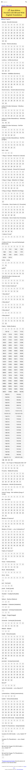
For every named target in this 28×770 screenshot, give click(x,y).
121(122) (18, 422)
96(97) (4, 391)
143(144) (18, 452)
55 (20, 653)
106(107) (7, 402)
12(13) (4, 334)
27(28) (21, 342)
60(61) (4, 367)
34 (5, 35)
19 (8, 30)
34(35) (15, 348)
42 (5, 38)
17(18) (10, 337)
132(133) (7, 438)
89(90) (10, 386)
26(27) (15, 342)
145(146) (18, 454)
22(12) (4, 257)
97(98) (10, 391)
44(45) (4, 356)
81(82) (10, 381)
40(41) (4, 353)
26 (5, 33)
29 (14, 33)
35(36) (21, 348)
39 (20, 35)
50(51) (15, 359)
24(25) (4, 342)
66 (5, 658)
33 (3, 35)
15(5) (10, 252)
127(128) (18, 430)
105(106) (18, 400)
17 (3, 30)
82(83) (15, 381)
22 (17, 30)
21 (14, 30)
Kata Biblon (15, 10)
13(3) (21, 249)
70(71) (15, 372)
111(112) (18, 408)
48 (23, 38)
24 (23, 30)
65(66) (10, 370)
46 (17, 38)
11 (8, 27)
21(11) (21, 254)
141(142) (18, 449)
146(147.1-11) (7, 457)
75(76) (21, 375)
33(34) (10, 348)
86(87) (15, 383)
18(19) (15, 337)
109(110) (18, 405)
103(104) (18, 397)
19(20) (21, 337)
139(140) (18, 446)
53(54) (10, 361)
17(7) (21, 252)
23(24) (21, 340)
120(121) (7, 422)
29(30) (10, 345)
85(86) (10, 383)
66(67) (15, 370)
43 (8, 38)
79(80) (21, 378)
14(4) (4, 252)
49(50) (10, 359)
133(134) (18, 438)
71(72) (21, 372)
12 (11, 27)
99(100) (21, 391)
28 (11, 33)
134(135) (7, 441)
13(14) (10, 334)
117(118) (18, 416)
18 (5, 30)
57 (3, 655)
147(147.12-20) (18, 457)
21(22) (10, 340)
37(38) (10, 350)
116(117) (7, 416)
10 (5, 27)
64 (23, 655)
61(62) (10, 367)
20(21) (4, 340)
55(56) (21, 361)
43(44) (21, 353)
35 (8, 35)
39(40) (21, 350)
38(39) (15, 350)
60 (11, 655)
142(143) (7, 452)
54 (17, 653)
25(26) (10, 342)
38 (17, 35)
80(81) (4, 381)
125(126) (18, 427)
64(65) (4, 370)
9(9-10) (7, 331)
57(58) (10, 364)
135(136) (18, 441)
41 (3, 38)
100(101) (7, 394)
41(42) (10, 353)
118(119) (7, 419)
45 (14, 38)
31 (20, 33)
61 (14, 655)
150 (9, 460)
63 (20, 655)
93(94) (10, 389)
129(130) (18, 432)
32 (23, 33)
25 (3, 33)
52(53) (4, 361)
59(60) (21, 364)
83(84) (21, 381)
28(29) (4, 345)
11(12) (21, 331)
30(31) (15, 345)
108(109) (7, 405)
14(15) (15, 334)
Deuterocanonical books (8, 761)
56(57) (4, 364)
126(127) (7, 430)
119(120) (18, 419)
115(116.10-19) (18, 413)
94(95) (15, 389)
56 (23, 653)
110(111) (7, 408)
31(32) (21, 345)
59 (8, 655)
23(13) (10, 257)
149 (6, 460)
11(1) (10, 249)
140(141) (7, 449)
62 (17, 655)
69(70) (10, 372)
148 (3, 460)
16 (23, 27)
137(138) (18, 443)
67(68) (21, 370)
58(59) (15, 364)
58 (5, 655)
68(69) (4, 372)
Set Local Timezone (20, 769)
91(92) (21, 386)
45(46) (10, 356)
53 (14, 653)
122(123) (7, 424)
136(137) (7, 443)
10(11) (15, 331)
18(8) (4, 254)
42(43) (15, 353)
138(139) (7, 446)
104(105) (7, 400)
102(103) (7, 397)
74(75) (15, 375)
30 (17, 33)
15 (20, 27)
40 (23, 35)
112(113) (7, 411)
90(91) (15, 386)
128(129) (7, 432)
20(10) (15, 254)
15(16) (21, 334)
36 (11, 35)
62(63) (15, 367)
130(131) (7, 435)
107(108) (18, 402)
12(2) (16, 249)
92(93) (4, 389)
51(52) (21, 359)
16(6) (16, 252)
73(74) (10, 375)
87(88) (21, 383)
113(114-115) (18, 411)
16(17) (4, 337)
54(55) (15, 361)
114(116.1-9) (7, 413)
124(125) (7, 427)
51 (11, 548)
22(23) (15, 340)
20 (11, 30)
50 (5, 41)
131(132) (18, 435)
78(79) (15, 378)
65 (3, 658)
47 (20, 38)
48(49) (4, 359)
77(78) (10, 378)
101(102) (18, 394)
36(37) (4, 350)
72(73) (4, 375)
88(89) (4, 386)
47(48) (21, 356)
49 (3, 41)
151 (12, 460)
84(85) (4, 383)
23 (20, 30)
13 (14, 27)
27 (8, 33)
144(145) (7, 454)
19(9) (10, 254)
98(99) (15, 391)
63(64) (21, 367)
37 (14, 35)
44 (11, 38)
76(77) (4, 378)
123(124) (18, 424)
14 (17, 27)
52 (11, 653)
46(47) (15, 356)
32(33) (4, 348)
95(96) (21, 389)
